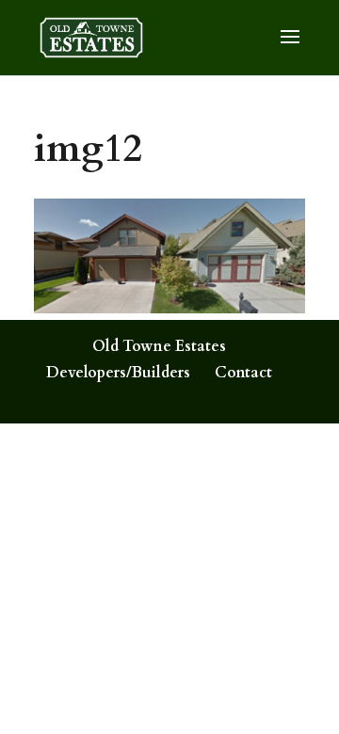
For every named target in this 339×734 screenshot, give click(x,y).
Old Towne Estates (159, 346)
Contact (243, 372)
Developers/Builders (118, 372)
